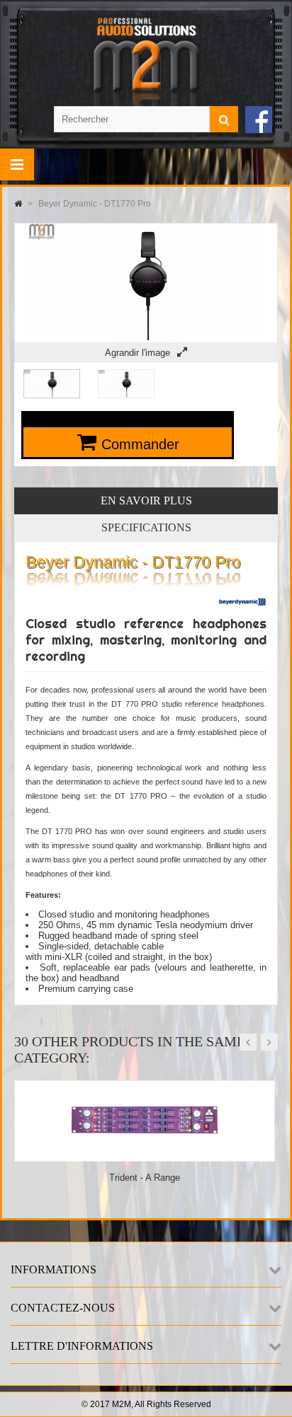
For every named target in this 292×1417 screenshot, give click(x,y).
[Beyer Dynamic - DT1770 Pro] (51, 395)
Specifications (146, 527)
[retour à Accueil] (18, 204)
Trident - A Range (144, 1177)
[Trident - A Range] (145, 1155)
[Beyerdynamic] (242, 610)
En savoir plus (146, 500)
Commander (140, 444)
